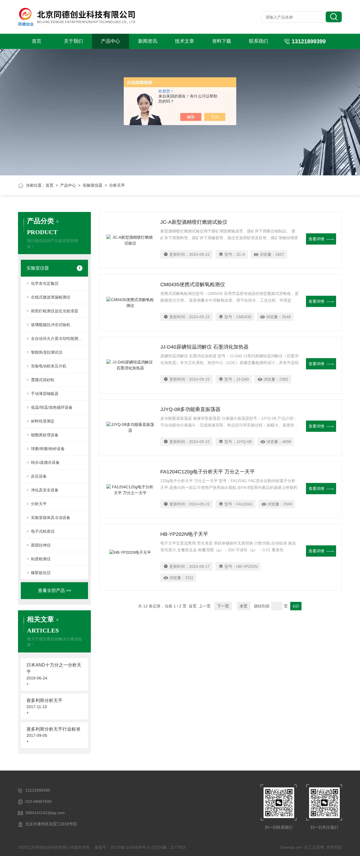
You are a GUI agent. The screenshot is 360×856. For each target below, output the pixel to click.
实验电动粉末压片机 (48, 366)
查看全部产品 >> (54, 590)
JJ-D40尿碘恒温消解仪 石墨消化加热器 (204, 347)
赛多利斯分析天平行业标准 (53, 729)
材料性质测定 (43, 421)
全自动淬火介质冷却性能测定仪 (58, 338)
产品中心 (110, 41)
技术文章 (184, 41)
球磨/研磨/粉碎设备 (48, 448)
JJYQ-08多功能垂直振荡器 (190, 409)
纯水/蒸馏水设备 (45, 462)
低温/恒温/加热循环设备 (52, 407)
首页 (36, 41)
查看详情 (316, 239)
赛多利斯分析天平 (44, 700)
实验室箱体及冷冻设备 (50, 517)
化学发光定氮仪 (44, 283)
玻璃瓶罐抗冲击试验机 (50, 324)
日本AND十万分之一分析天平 (53, 668)
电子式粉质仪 (43, 531)
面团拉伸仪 (41, 545)
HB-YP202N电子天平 (184, 534)
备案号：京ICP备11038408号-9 (122, 847)
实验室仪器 (92, 185)
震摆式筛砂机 (43, 380)
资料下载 (221, 41)
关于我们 (73, 41)
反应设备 (39, 476)
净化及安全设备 (44, 490)
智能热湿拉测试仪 (46, 352)
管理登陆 (334, 847)
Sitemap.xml (291, 847)
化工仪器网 (314, 847)
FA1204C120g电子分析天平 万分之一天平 (207, 472)
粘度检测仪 (41, 559)
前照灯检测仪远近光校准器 (54, 311)
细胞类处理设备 (44, 435)
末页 (244, 606)
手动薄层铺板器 (44, 393)
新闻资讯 (147, 41)
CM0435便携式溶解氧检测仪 (192, 284)
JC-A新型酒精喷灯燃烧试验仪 (193, 222)
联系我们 (258, 41)
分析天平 (39, 504)
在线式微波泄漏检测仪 (50, 297)
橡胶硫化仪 (41, 572)
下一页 (223, 606)
